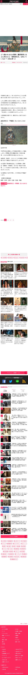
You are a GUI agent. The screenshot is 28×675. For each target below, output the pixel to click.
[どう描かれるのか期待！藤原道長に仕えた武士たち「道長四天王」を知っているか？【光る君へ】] (14, 44)
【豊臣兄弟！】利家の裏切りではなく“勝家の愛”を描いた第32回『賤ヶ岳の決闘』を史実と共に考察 (18, 452)
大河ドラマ (17, 541)
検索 (27, 1)
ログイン (21, 3)
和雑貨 (16, 635)
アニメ (4, 543)
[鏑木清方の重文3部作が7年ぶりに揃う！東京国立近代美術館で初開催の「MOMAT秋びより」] (6, 517)
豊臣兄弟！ (5, 554)
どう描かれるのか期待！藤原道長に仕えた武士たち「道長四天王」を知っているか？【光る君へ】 (14, 57)
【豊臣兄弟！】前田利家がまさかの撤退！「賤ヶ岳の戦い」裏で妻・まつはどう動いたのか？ (18, 466)
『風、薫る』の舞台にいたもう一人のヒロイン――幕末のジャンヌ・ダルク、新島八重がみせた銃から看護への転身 (19, 416)
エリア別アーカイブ (6, 657)
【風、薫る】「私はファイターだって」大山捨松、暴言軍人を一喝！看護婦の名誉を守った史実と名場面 (19, 494)
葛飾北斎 (24, 556)
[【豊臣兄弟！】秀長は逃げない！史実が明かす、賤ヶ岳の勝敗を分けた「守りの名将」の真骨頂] (6, 403)
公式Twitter (10, 381)
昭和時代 (11, 556)
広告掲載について (6, 653)
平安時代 (24, 541)
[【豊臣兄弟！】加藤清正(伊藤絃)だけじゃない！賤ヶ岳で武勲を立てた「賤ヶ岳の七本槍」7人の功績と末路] (6, 425)
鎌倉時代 (5, 556)
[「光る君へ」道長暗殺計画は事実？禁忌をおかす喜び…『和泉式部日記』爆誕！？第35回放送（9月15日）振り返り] (7, 284)
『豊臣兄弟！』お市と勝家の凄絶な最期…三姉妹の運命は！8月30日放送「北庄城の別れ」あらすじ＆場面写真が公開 (19, 530)
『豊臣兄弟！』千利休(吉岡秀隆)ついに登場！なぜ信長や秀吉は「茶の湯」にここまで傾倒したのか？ (19, 473)
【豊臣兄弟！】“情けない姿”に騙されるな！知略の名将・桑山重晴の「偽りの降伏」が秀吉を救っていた (19, 395)
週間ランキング (18, 659)
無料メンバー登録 (19, 655)
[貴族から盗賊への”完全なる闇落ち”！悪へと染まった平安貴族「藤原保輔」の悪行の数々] (7, 318)
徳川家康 (6, 551)
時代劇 (24, 546)
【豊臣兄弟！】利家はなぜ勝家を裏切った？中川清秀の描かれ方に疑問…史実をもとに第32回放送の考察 (18, 444)
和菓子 (16, 637)
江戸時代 (4, 541)
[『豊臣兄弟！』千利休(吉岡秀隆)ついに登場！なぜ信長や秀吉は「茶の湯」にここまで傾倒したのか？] (6, 474)
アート (3, 631)
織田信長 (17, 549)
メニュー (1, 1)
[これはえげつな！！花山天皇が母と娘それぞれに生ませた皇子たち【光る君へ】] (20, 318)
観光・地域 (4, 639)
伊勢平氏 (11, 257)
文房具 (23, 551)
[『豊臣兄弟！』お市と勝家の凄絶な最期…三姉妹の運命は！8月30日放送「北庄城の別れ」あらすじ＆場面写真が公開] (6, 531)
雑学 (4, 546)
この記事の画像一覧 (14, 254)
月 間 (23, 390)
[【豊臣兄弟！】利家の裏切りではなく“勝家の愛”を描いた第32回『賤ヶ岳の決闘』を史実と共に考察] (6, 453)
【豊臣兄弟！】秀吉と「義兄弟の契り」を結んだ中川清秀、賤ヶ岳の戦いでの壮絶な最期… (18, 480)
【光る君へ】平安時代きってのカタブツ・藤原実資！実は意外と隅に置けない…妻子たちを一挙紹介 (20, 341)
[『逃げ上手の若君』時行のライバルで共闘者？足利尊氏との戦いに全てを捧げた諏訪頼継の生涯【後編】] (6, 460)
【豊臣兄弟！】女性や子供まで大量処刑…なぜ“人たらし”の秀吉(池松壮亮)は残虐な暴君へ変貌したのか (19, 487)
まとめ (16, 629)
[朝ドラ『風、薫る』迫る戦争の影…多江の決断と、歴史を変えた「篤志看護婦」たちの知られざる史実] (6, 432)
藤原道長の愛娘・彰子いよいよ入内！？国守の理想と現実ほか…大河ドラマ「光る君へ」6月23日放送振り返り (20, 292)
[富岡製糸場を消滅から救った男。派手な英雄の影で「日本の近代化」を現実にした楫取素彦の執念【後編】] (6, 524)
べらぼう (11, 549)
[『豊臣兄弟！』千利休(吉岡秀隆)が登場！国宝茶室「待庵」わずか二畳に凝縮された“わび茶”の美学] (6, 411)
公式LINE (17, 381)
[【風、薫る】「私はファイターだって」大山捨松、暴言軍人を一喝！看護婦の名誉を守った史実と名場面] (6, 496)
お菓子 (9, 546)
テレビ (5, 549)
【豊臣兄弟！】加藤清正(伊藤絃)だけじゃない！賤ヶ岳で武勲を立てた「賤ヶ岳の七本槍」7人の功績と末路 (19, 423)
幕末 (14, 546)
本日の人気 (4, 659)
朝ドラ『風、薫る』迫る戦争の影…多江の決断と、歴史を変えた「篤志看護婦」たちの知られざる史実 (19, 430)
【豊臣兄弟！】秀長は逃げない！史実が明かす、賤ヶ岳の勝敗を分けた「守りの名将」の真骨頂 (18, 402)
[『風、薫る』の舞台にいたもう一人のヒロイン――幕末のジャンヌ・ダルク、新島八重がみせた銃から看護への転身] (6, 418)
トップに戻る (24, 623)
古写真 (3, 644)
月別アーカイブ (18, 657)
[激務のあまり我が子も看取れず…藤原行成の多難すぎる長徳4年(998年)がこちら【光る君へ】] (20, 301)
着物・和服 (17, 633)
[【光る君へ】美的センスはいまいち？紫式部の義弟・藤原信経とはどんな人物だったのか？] (7, 334)
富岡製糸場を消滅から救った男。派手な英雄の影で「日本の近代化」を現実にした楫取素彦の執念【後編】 (18, 522)
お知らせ (4, 651)
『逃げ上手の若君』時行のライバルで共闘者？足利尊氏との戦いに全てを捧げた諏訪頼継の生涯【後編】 (18, 459)
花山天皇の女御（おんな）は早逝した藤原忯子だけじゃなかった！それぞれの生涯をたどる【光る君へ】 (7, 309)
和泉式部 (22, 257)
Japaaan (14, 1)
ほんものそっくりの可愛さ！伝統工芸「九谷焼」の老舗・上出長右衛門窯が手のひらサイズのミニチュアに (18, 508)
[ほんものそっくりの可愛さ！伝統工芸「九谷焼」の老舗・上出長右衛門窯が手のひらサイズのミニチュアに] (6, 510)
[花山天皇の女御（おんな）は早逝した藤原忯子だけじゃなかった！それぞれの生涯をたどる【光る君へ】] (7, 301)
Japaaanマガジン (19, 649)
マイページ (4, 655)
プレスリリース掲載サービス (13, 372)
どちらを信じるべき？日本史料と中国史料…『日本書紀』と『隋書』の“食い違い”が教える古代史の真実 (18, 437)
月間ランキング (5, 662)
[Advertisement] (14, 21)
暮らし (3, 641)
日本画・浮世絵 (18, 631)
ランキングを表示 (14, 536)
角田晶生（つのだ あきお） (17, 62)
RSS (24, 381)
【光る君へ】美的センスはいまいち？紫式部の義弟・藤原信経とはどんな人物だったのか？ (7, 341)
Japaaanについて (19, 651)
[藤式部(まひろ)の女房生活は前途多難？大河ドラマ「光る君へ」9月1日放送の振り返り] (20, 268)
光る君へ (16, 257)
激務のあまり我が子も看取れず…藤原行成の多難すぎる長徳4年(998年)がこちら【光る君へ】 (20, 309)
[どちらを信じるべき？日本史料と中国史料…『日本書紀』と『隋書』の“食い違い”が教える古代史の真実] (6, 439)
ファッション (5, 633)
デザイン (17, 551)
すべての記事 (5, 629)
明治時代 (23, 549)
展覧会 (25, 554)
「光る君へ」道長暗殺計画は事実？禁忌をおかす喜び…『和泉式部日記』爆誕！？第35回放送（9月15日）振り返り (7, 292)
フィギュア (18, 554)
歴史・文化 (3, 62)
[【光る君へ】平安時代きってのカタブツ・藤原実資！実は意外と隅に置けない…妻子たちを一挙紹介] (20, 334)
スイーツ (24, 543)
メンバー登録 (25, 3)
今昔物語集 (4, 257)
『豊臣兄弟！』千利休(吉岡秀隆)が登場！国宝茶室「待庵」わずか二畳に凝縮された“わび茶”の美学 (19, 409)
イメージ (14, 145)
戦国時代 (11, 541)
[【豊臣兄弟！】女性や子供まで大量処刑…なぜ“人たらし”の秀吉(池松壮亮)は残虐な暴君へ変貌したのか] (6, 488)
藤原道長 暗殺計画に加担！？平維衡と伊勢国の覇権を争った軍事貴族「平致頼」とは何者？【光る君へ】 (7, 275)
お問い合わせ (18, 653)
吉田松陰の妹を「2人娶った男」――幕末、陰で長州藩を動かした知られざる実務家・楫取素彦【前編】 (19, 501)
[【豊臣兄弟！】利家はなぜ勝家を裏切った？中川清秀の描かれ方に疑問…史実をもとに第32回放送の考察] (6, 446)
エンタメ (17, 639)
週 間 (14, 390)
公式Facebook (4, 381)
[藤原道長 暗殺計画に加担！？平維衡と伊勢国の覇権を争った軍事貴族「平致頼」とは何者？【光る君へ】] (7, 268)
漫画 (19, 546)
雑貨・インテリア (6, 635)
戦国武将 (10, 543)
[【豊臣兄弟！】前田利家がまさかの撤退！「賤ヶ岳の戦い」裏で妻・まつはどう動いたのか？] (6, 467)
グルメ (3, 637)
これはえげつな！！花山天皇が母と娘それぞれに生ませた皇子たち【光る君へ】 (20, 324)
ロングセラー (17, 543)
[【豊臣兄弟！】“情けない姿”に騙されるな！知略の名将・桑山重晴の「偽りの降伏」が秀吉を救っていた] (6, 396)
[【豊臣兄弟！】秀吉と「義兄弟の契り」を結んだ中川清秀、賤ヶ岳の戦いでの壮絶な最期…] (6, 481)
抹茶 (12, 551)
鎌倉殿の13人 (14, 559)
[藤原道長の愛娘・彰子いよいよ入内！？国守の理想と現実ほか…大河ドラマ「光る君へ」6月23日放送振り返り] (20, 284)
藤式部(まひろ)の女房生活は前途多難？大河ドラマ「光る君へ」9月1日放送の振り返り (20, 275)
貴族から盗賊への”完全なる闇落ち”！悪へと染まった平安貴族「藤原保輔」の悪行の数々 (7, 325)
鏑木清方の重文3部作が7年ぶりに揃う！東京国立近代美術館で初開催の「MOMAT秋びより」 (18, 515)
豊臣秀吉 (12, 554)
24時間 (5, 390)
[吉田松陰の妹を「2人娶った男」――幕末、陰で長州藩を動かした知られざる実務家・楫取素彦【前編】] (6, 503)
